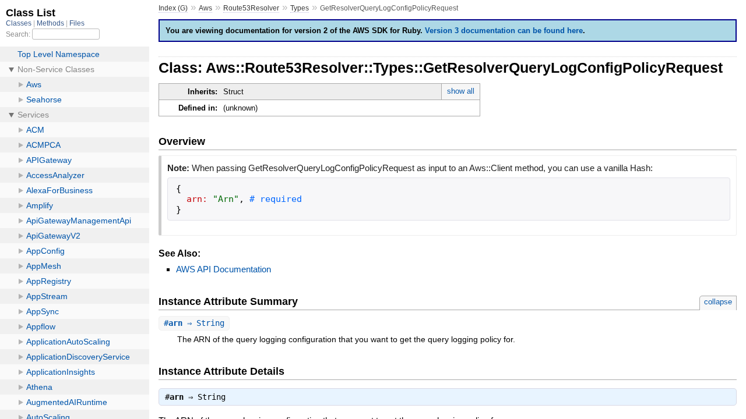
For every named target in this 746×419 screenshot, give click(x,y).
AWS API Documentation (223, 269)
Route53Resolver (251, 8)
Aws (205, 8)
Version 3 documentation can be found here (504, 30)
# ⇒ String (194, 323)
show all (460, 91)
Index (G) (173, 8)
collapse (718, 301)
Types (299, 8)
